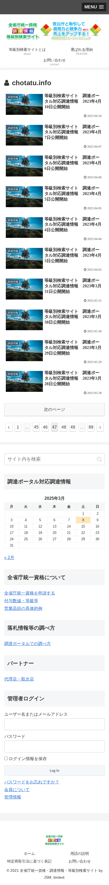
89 (91, 427)
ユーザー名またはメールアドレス (36, 714)
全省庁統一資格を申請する (29, 593)
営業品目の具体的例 (23, 608)
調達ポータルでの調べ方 (27, 643)
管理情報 (12, 797)
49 (72, 427)
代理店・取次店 (19, 679)
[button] (99, 459)
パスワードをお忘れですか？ (31, 782)
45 (36, 427)
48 (63, 427)
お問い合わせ (80, 861)
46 (45, 427)
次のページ (54, 409)
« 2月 (9, 557)
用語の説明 (79, 853)
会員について (17, 789)
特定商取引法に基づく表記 (29, 861)
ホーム (29, 853)
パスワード (14, 736)
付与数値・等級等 (21, 600)
